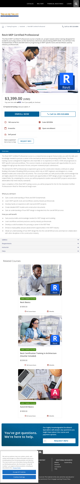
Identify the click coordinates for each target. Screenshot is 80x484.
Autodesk (22, 26)
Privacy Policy (66, 479)
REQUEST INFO (25, 141)
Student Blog (68, 462)
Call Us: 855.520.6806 (70, 27)
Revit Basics (25, 302)
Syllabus (4, 240)
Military (57, 462)
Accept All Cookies (19, 472)
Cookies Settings (19, 477)
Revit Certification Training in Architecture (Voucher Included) (38, 354)
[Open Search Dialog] (76, 3)
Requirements (7, 243)
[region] (19, 467)
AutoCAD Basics (27, 407)
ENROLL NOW (22, 113)
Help (56, 469)
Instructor (5, 247)
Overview (5, 151)
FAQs (4, 251)
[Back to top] (40, 459)
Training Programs (12, 26)
